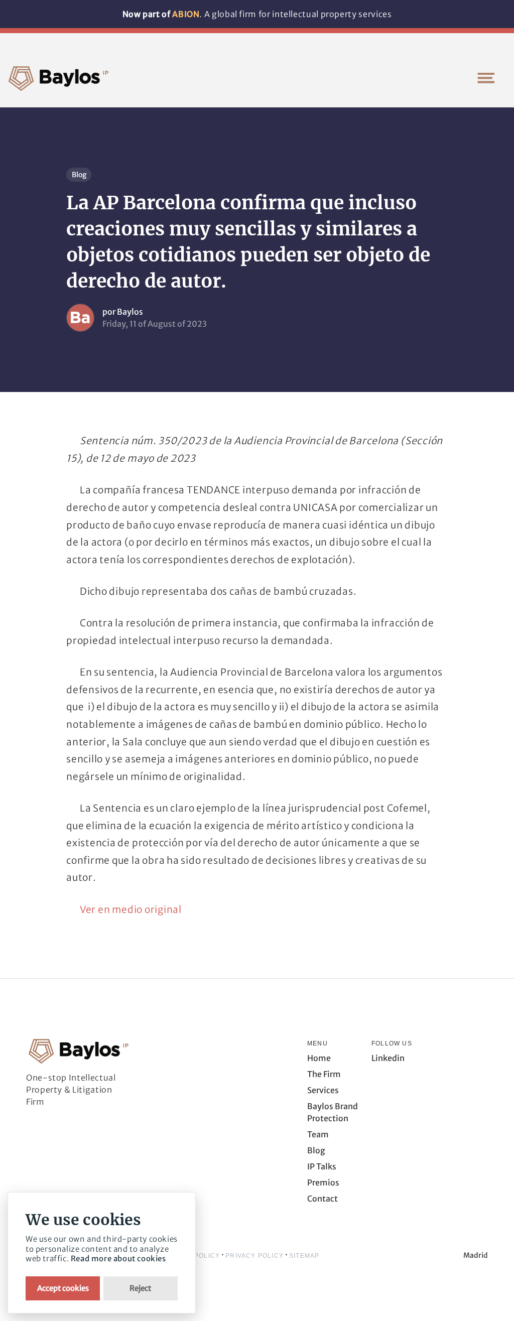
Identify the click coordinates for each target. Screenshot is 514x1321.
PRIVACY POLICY (254, 1255)
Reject (140, 1288)
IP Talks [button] (321, 1166)
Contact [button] (322, 1199)
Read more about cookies (118, 1258)
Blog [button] (316, 1150)
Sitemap (304, 1255)
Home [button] (319, 1058)
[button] (486, 78)
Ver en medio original (131, 909)
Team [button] (318, 1134)
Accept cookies (63, 1288)
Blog (79, 174)
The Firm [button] (324, 1074)
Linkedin (388, 1058)
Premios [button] (323, 1182)
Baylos (130, 312)
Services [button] (323, 1090)
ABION (185, 14)
